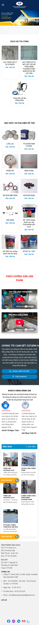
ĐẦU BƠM (10, 220)
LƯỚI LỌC (10, 144)
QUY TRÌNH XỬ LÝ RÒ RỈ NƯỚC (10, 63)
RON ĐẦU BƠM (29, 195)
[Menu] (3, 4)
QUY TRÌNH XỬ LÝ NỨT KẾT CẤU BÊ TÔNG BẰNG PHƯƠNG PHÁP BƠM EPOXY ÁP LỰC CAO (29, 67)
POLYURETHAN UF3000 (29, 145)
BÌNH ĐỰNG (29, 171)
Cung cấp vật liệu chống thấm (19, 99)
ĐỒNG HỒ (10, 171)
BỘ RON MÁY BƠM (10, 195)
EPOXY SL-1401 (29, 251)
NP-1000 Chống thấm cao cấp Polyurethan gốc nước (29, 223)
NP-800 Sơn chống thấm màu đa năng (10, 252)
